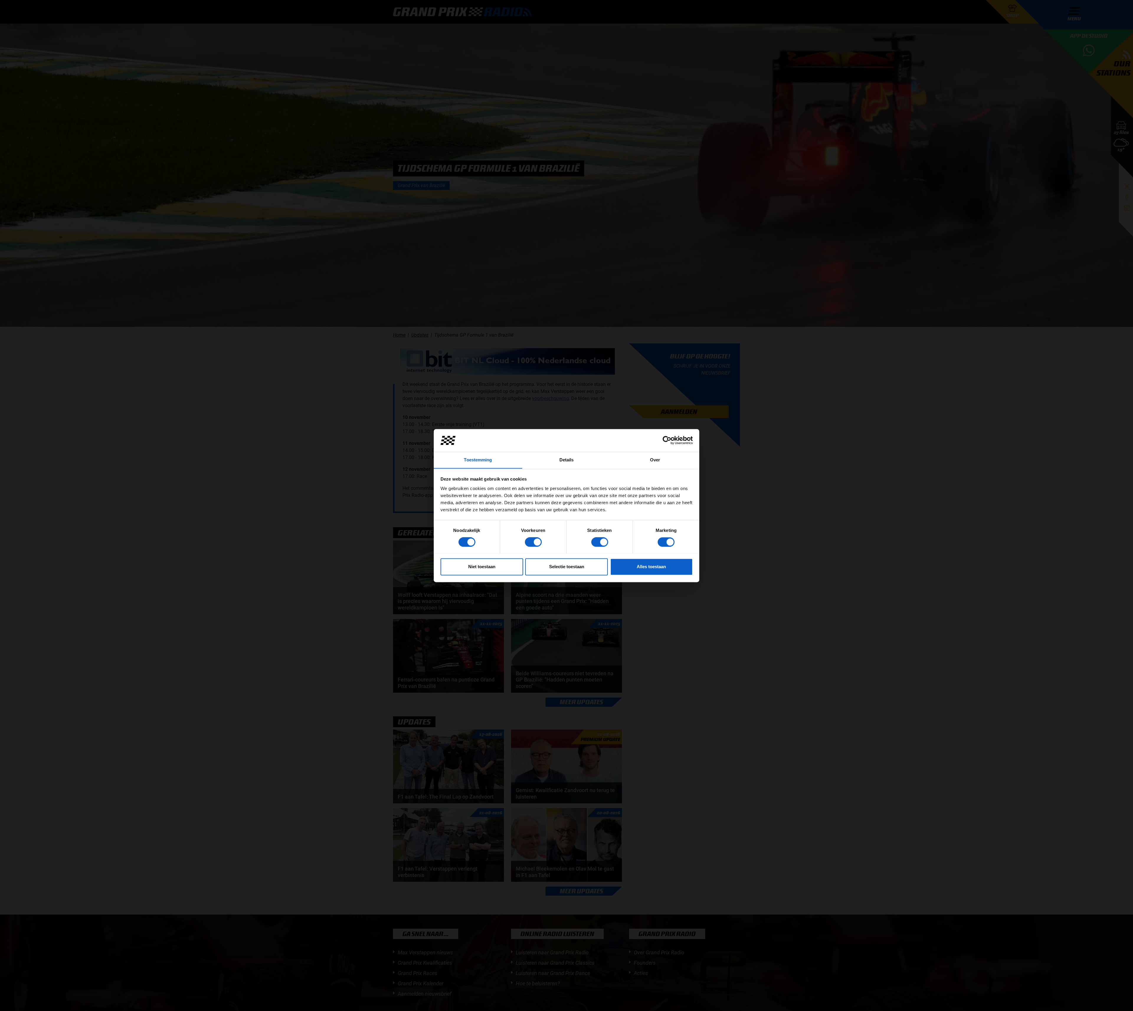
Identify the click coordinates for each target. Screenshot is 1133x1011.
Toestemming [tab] (478, 459)
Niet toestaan (481, 566)
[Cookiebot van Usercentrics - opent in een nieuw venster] (667, 440)
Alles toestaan (651, 566)
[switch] (533, 542)
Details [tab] (566, 459)
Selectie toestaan (566, 566)
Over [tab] (655, 459)
